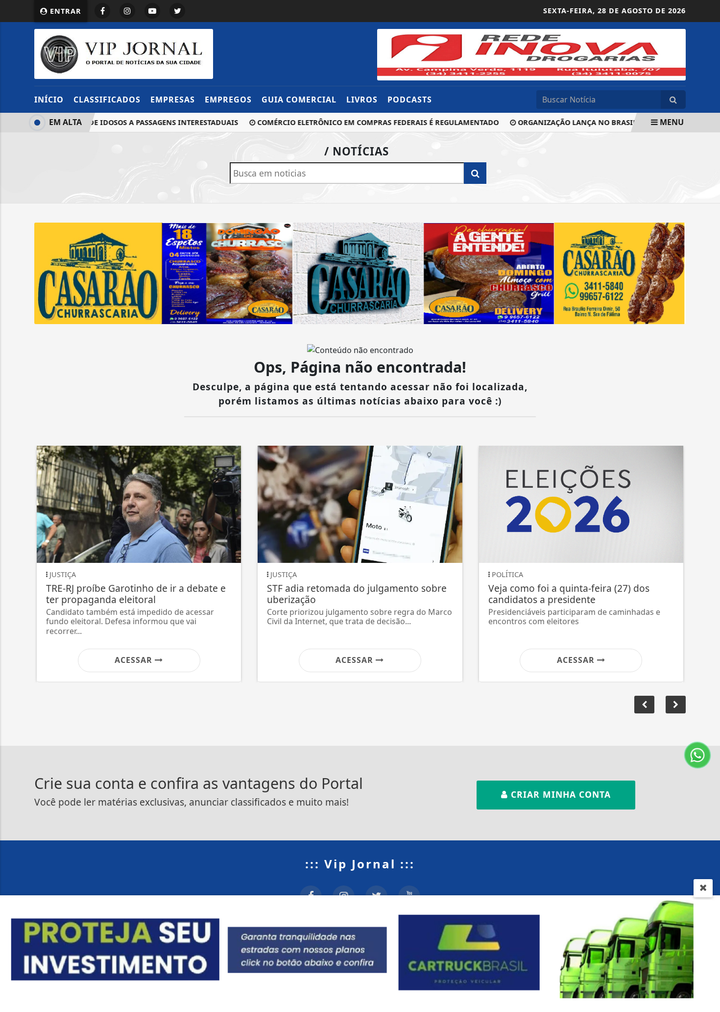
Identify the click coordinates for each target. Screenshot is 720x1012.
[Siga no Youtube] (152, 11)
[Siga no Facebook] (102, 11)
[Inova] (531, 54)
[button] (676, 704)
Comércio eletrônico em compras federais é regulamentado (359, 122)
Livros (362, 99)
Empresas (172, 99)
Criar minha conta (559, 794)
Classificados (107, 99)
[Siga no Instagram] (127, 11)
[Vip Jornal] (123, 53)
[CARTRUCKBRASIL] (360, 952)
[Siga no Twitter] (177, 11)
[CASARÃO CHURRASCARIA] (360, 272)
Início (49, 99)
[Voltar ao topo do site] (705, 607)
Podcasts (409, 99)
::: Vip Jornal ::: (360, 864)
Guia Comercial (299, 99)
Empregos (228, 99)
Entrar (64, 11)
